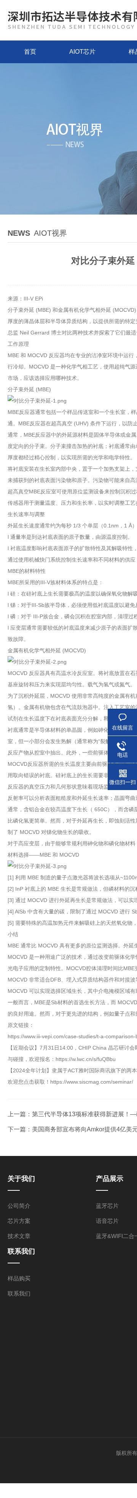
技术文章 (19, 1236)
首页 (30, 51)
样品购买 (19, 1278)
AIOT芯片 (82, 51)
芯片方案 (19, 1221)
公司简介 (19, 1205)
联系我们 (19, 1293)
